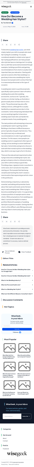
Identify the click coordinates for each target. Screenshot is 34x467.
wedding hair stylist (16, 50)
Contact (5, 441)
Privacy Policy (4, 464)
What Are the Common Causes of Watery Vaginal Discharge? (9, 375)
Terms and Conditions (14, 464)
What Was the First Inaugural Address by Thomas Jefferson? (9, 356)
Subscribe (17, 329)
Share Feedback (26, 252)
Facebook (6, 449)
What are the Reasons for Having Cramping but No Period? (9, 394)
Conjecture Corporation (18, 462)
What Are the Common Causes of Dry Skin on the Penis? (23, 375)
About (4, 438)
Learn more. (24, 2)
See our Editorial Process (9, 252)
